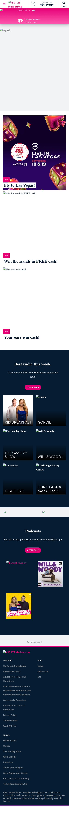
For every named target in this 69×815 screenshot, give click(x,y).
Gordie (6, 746)
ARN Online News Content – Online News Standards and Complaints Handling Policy (17, 690)
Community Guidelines (14, 700)
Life (39, 676)
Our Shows (33, 387)
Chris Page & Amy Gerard (15, 773)
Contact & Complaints (14, 666)
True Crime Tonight (13, 767)
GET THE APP (33, 550)
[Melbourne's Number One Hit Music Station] (43, 14)
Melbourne (43, 671)
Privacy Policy (10, 715)
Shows (6, 735)
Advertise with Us (12, 671)
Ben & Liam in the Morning (16, 778)
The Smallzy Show (12, 751)
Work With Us (9, 726)
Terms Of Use (10, 720)
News (40, 666)
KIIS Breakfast (10, 740)
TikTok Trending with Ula (15, 784)
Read (40, 660)
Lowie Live (8, 762)
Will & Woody (9, 756)
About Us (7, 660)
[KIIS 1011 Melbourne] (15, 4)
